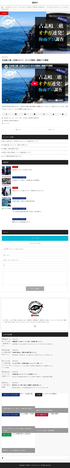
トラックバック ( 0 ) (35, 243)
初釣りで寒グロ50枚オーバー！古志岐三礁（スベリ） (17, 152)
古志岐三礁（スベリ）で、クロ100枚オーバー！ (25, 374)
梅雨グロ (17, 120)
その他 (38, 394)
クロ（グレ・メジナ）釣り (15, 118)
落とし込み (7, 434)
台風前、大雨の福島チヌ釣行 (11, 148)
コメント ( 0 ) (35, 238)
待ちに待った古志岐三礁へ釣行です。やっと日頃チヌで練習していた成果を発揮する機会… (32, 376)
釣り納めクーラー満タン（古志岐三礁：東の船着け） (26, 180)
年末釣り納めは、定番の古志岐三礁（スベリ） (24, 352)
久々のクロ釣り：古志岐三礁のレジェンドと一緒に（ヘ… (27, 363)
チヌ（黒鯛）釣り (41, 414)
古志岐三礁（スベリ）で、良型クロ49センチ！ (15, 145)
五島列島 (30, 118)
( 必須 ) (6, 255)
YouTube (4, 13)
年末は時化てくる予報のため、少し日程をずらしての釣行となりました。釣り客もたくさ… (32, 354)
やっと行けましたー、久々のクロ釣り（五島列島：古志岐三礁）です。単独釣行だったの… (32, 365)
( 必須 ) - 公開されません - (11, 260)
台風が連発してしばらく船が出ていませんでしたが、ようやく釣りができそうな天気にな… (32, 344)
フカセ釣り (25, 118)
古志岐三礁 (36, 118)
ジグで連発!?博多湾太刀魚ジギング (12, 156)
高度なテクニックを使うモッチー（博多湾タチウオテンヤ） (28, 190)
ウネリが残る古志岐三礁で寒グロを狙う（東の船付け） (27, 211)
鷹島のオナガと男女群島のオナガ (21, 222)
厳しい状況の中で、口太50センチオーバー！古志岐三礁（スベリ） (21, 141)
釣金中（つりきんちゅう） (33, 465)
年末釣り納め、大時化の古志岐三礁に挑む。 (24, 201)
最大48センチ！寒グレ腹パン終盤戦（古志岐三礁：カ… (27, 385)
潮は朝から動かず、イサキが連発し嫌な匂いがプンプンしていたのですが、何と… (30, 387)
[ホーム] (35, 458)
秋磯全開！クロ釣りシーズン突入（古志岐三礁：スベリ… (27, 341)
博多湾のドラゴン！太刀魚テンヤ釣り (22, 169)
